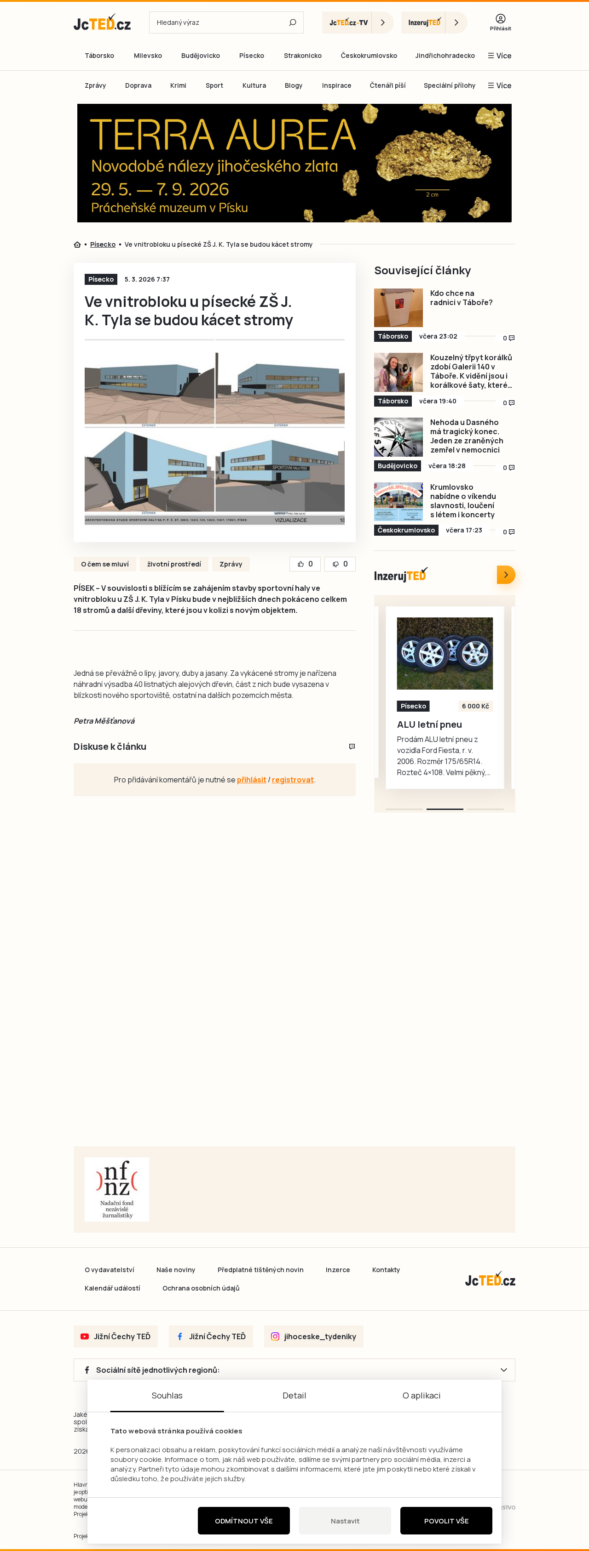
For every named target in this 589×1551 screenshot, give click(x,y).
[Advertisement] (447, 991)
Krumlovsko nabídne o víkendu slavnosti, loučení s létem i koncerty (463, 500)
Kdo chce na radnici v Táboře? (461, 298)
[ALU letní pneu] (445, 653)
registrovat (293, 780)
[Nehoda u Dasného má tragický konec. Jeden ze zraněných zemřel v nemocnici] (398, 437)
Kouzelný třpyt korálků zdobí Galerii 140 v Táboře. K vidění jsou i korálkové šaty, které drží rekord (471, 371)
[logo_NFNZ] (117, 1189)
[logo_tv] (358, 22)
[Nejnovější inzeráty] (506, 575)
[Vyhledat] (292, 22)
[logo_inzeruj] (434, 22)
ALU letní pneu (429, 724)
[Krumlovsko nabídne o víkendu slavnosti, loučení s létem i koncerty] (398, 501)
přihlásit (251, 780)
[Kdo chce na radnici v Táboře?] (398, 308)
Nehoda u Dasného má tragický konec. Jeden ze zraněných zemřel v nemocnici (466, 436)
